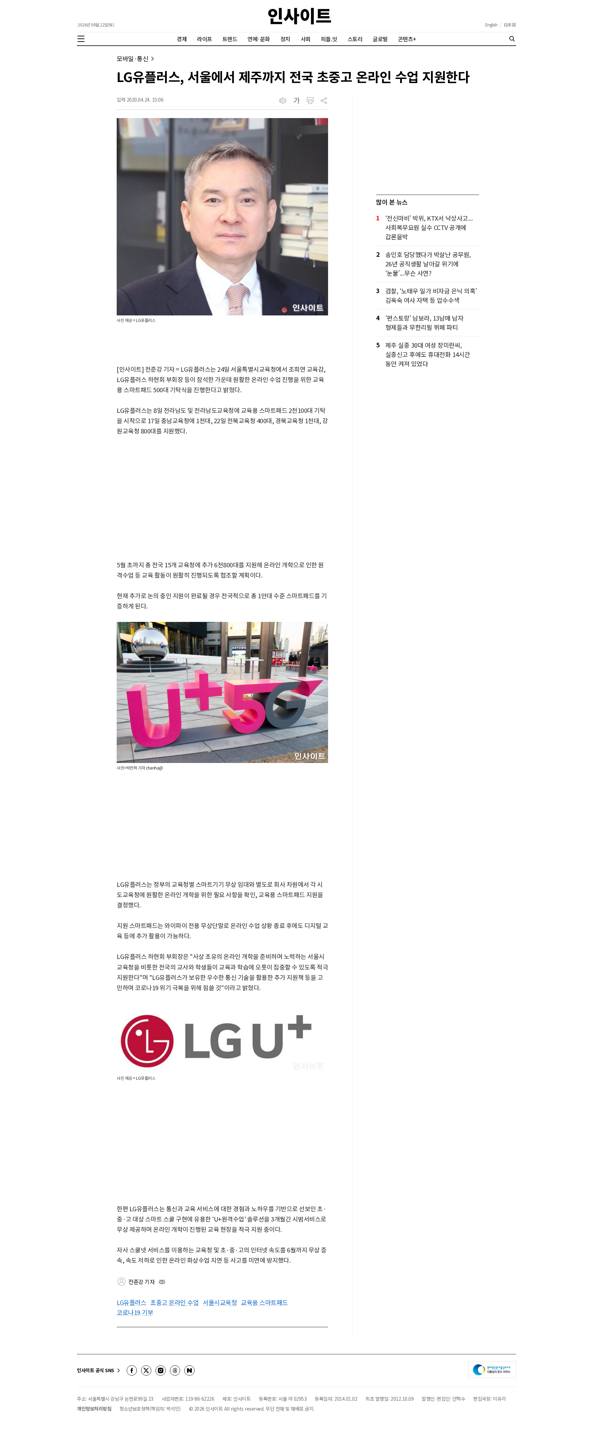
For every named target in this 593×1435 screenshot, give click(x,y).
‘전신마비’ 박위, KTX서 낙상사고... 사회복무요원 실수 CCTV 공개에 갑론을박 (429, 227)
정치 (285, 39)
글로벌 (380, 39)
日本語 (510, 24)
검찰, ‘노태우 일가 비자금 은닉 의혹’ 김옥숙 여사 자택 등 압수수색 (431, 295)
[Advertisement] (222, 498)
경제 (182, 39)
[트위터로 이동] (146, 1370)
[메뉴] (81, 39)
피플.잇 (329, 39)
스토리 (355, 39)
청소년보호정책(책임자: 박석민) (150, 1408)
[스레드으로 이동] (175, 1370)
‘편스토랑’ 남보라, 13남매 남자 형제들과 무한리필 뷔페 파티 (424, 322)
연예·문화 (258, 39)
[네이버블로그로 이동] (189, 1370)
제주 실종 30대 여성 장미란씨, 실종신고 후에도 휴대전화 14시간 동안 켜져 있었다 (427, 354)
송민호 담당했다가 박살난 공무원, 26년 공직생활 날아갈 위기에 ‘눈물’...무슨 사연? (428, 263)
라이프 (204, 39)
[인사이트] (299, 16)
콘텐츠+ (407, 39)
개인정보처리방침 (94, 1408)
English (491, 24)
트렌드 (229, 39)
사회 (306, 39)
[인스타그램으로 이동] (160, 1370)
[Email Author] (162, 1281)
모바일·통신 (132, 58)
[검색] (512, 38)
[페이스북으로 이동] (132, 1370)
